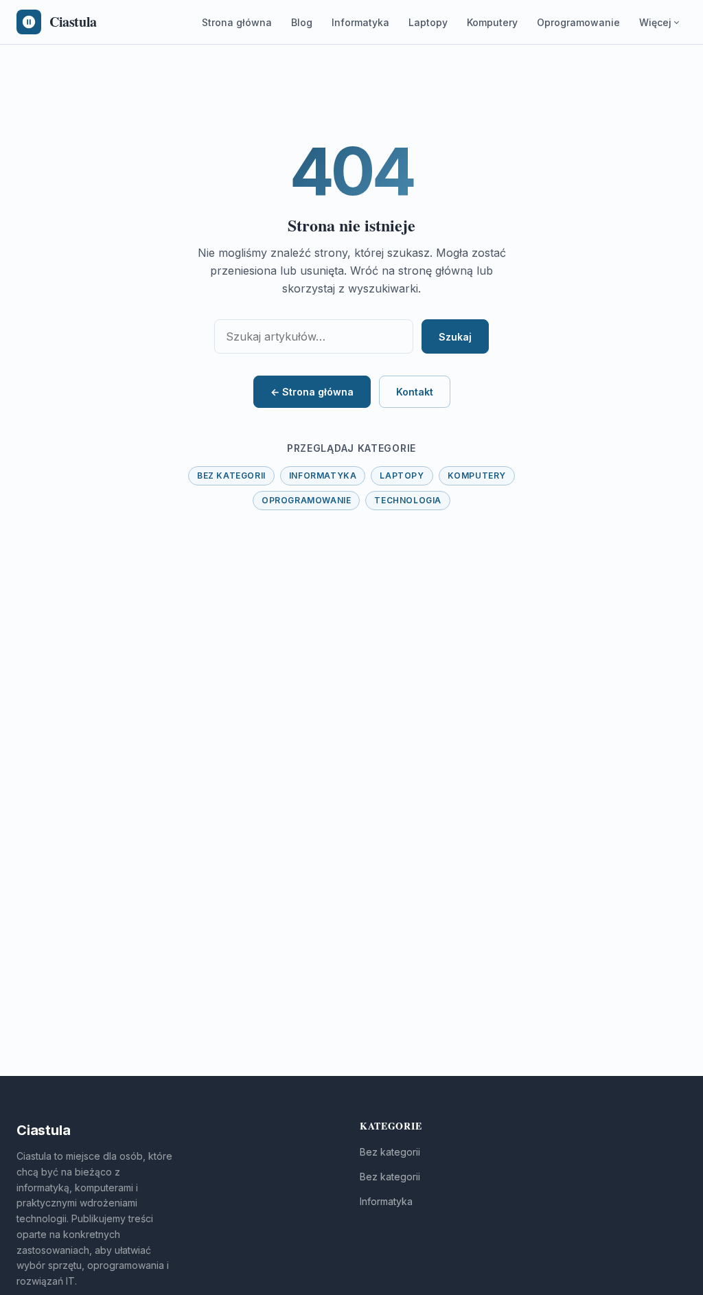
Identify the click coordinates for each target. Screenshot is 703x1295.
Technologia (407, 500)
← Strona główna (312, 392)
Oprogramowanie (578, 22)
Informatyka (360, 22)
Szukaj (455, 337)
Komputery (492, 22)
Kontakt (414, 392)
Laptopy (428, 22)
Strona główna (237, 22)
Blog (301, 22)
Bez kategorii (231, 475)
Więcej (655, 22)
